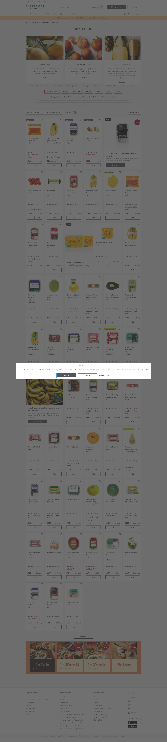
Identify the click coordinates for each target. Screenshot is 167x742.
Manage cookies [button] (104, 375)
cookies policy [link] (136, 370)
